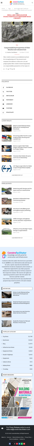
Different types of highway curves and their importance (22, 219)
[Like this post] (4, 69)
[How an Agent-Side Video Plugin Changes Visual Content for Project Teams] (7, 148)
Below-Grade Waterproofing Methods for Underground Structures (21, 127)
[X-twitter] (12, 444)
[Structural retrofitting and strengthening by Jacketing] (7, 211)
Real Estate (17, 340)
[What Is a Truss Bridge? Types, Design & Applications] (7, 231)
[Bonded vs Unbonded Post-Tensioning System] (7, 201)
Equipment (17, 358)
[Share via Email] (14, 69)
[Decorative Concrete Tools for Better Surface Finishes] (6, 314)
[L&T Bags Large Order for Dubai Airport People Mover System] (7, 168)
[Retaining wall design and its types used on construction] (7, 191)
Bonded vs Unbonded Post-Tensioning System (21, 199)
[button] (3, 399)
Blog (17, 343)
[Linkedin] (19, 444)
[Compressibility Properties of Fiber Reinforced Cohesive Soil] (17, 32)
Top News (17, 336)
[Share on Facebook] (6, 69)
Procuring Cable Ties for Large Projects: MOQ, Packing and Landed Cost (22, 137)
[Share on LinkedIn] (12, 69)
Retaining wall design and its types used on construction (22, 189)
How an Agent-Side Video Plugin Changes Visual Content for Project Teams (22, 147)
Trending (17, 369)
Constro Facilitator (12, 52)
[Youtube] (24, 444)
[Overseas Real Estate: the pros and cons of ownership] (7, 158)
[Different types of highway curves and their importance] (7, 221)
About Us (3, 437)
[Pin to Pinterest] (10, 69)
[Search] (32, 2)
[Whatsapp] (22, 444)
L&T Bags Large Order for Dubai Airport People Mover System (22, 166)
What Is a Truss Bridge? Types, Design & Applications (22, 229)
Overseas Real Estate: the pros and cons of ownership (22, 156)
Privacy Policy (28, 437)
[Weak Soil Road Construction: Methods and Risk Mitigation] (6, 304)
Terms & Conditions (13, 439)
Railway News (17, 365)
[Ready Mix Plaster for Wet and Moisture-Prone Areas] (6, 323)
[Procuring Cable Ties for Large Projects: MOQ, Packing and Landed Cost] (7, 138)
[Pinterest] (17, 444)
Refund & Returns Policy (18, 437)
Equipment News (17, 351)
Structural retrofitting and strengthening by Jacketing (21, 209)
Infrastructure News (17, 347)
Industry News (17, 362)
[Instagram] (15, 444)
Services (9, 437)
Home (3, 8)
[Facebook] (10, 444)
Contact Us (22, 439)
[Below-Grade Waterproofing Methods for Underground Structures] (7, 128)
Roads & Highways (17, 354)
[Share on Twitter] (8, 69)
